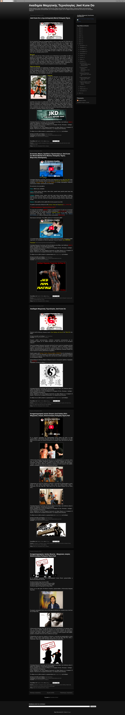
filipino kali (37, 404)
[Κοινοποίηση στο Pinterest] (58, 141)
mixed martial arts (38, 299)
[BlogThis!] (54, 141)
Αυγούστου (82, 53)
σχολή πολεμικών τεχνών (64, 298)
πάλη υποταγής (47, 298)
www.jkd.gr (79, 21)
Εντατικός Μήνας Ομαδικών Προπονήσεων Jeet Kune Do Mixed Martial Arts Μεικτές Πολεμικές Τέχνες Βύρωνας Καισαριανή (50, 155)
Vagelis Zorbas (82, 100)
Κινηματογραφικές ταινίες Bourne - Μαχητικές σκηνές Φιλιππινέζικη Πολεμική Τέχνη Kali (50, 555)
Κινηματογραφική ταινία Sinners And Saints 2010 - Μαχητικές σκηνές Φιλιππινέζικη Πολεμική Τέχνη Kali (50, 414)
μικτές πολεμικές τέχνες (44, 143)
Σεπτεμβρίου (83, 51)
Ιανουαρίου (82, 90)
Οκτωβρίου (82, 49)
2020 (80, 32)
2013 (80, 93)
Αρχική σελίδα (50, 692)
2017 (80, 37)
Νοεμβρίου (82, 47)
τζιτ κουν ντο (67, 402)
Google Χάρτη (59, 131)
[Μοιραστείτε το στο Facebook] (57, 141)
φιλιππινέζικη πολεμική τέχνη (64, 543)
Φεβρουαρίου (83, 88)
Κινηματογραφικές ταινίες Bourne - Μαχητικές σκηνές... (85, 83)
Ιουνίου (82, 57)
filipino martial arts (34, 686)
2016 (80, 39)
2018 (80, 35)
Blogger (69, 712)
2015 (80, 41)
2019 (80, 34)
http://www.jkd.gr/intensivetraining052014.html (45, 242)
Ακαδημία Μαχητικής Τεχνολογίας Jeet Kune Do (61, 5)
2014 (80, 43)
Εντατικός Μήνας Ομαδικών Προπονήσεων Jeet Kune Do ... (85, 69)
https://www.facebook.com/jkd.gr (41, 136)
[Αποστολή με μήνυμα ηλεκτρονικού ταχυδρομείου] (53, 141)
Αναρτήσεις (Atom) (54, 697)
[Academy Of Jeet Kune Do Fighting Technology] (77, 20)
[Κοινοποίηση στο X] (56, 141)
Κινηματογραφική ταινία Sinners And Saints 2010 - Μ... (85, 78)
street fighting (48, 404)
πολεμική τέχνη (50, 402)
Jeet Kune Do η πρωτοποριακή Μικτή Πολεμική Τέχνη (50, 18)
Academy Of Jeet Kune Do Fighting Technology (85, 18)
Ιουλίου (82, 55)
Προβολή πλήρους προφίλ (83, 102)
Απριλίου (82, 61)
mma (36, 144)
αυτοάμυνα (36, 143)
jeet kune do (64, 143)
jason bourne (41, 686)
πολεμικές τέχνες (53, 143)
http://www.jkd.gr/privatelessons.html (53, 135)
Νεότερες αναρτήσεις (35, 692)
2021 (80, 30)
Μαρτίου (82, 86)
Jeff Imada (52, 686)
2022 (80, 28)
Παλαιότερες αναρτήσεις (66, 692)
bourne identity (63, 684)
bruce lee (59, 143)
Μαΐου (81, 59)
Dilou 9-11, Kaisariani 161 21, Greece (41, 146)
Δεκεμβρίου (82, 45)
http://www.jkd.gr (48, 133)
